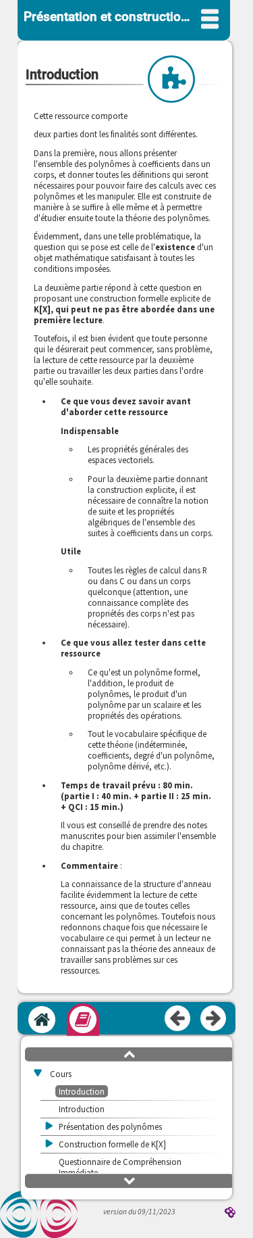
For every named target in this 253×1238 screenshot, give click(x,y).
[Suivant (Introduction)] (213, 1018)
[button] (129, 1053)
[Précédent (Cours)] (178, 1018)
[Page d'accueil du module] (41, 1019)
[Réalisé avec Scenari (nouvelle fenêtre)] (230, 1213)
